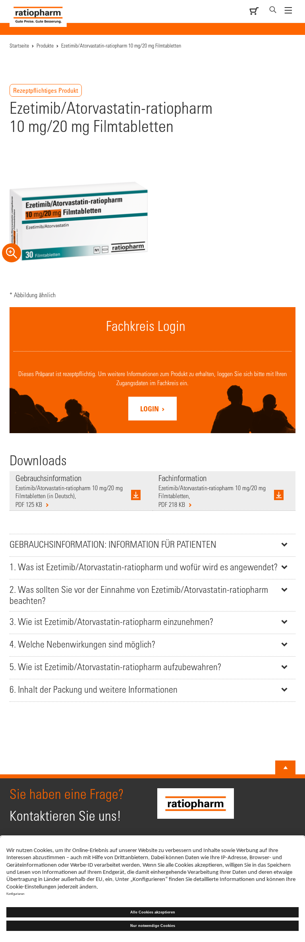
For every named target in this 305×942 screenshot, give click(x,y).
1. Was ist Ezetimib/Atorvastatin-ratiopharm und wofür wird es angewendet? (144, 567)
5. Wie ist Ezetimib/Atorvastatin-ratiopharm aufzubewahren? (115, 666)
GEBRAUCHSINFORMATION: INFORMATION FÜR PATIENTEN (113, 544)
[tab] (152, 545)
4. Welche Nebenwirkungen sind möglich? (82, 644)
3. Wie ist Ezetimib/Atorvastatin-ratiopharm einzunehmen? (111, 621)
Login (150, 408)
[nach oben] (286, 768)
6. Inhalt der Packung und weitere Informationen (94, 689)
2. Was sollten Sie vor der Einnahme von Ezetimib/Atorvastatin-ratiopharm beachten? (139, 595)
